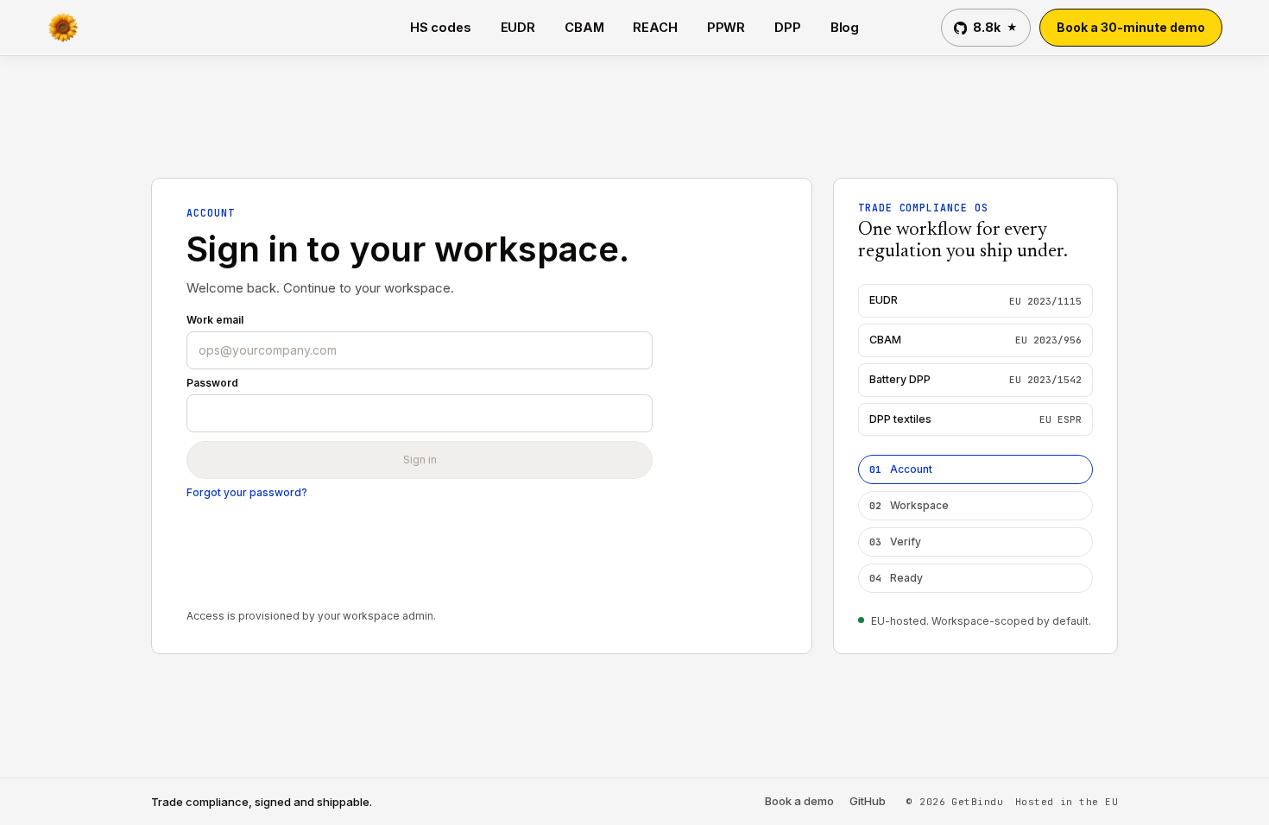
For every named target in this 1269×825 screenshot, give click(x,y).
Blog (844, 27)
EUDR (518, 27)
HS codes (440, 27)
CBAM (584, 27)
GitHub (867, 801)
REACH (655, 27)
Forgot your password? (246, 492)
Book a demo (799, 801)
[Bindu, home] (70, 27)
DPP (787, 27)
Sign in (420, 459)
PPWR (726, 27)
